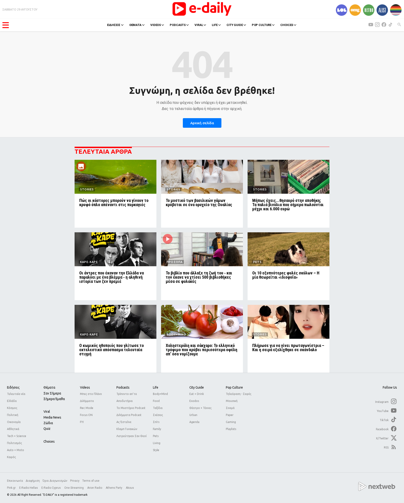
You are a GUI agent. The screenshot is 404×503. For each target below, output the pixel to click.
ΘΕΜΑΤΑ (135, 25)
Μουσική (232, 400)
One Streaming (74, 487)
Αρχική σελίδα (202, 123)
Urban (193, 414)
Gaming (231, 421)
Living (156, 443)
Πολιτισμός (14, 443)
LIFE (214, 25)
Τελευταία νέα (16, 393)
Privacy (74, 480)
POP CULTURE (262, 25)
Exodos (194, 400)
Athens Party (114, 487)
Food (156, 400)
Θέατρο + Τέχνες (200, 407)
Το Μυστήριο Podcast (130, 407)
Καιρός (11, 457)
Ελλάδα (12, 400)
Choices (49, 441)
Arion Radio (95, 487)
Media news (52, 417)
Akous (130, 487)
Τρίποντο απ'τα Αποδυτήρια (126, 397)
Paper (230, 414)
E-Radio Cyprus (51, 487)
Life (155, 387)
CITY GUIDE (235, 25)
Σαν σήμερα (52, 393)
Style (156, 450)
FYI (82, 421)
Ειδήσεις (13, 387)
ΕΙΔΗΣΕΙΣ (113, 25)
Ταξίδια (157, 407)
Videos (85, 387)
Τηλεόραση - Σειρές (238, 393)
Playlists (231, 428)
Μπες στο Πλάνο (91, 393)
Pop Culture (234, 387)
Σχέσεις (158, 414)
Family (157, 428)
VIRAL (199, 25)
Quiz (46, 428)
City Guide (196, 387)
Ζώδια (48, 423)
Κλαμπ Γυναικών (126, 428)
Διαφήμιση (33, 480)
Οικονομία (14, 421)
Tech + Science (16, 435)
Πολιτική (12, 414)
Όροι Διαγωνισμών (55, 480)
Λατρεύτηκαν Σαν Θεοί (131, 435)
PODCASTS (178, 25)
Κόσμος (12, 407)
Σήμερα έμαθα (54, 399)
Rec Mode (86, 407)
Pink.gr (11, 487)
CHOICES (286, 25)
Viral (46, 411)
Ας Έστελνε (123, 421)
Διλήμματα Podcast (128, 414)
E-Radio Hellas (29, 487)
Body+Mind (160, 393)
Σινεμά (230, 407)
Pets (156, 435)
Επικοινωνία (15, 480)
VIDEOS (155, 25)
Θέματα (49, 387)
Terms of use (90, 480)
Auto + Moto (15, 450)
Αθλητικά (13, 428)
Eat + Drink (196, 393)
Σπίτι (156, 421)
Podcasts (123, 387)
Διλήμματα (87, 400)
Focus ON (86, 414)
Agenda (194, 421)
